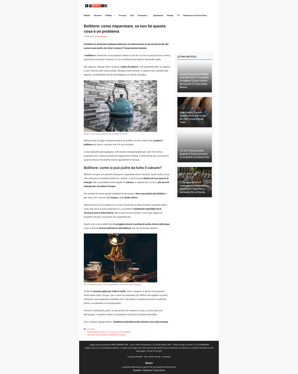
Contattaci (166, 357)
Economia (142, 15)
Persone (98, 15)
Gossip (170, 15)
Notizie (87, 15)
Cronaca (122, 15)
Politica (108, 15)
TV (178, 15)
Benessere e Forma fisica (195, 15)
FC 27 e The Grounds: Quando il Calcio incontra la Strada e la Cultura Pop (194, 154)
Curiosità (91, 329)
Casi (132, 15)
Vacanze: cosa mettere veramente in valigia (106, 335)
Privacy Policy (159, 370)
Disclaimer (137, 370)
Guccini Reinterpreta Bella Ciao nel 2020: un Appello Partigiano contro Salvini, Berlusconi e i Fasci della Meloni (194, 81)
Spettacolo (158, 15)
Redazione (147, 370)
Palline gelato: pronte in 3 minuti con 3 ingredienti (109, 332)
